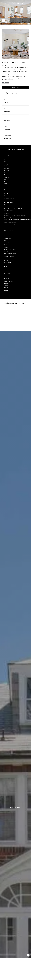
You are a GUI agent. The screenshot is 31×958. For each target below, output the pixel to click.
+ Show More (5, 82)
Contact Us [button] (15, 812)
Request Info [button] (15, 87)
